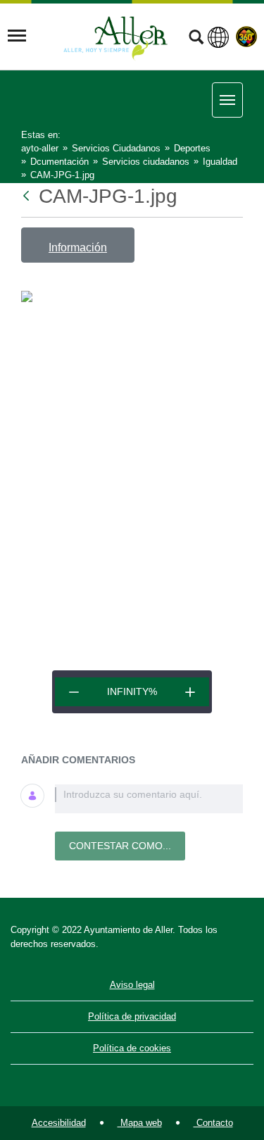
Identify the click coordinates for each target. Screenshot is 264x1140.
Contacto (213, 1122)
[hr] (74, 691)
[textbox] (149, 798)
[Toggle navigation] (17, 36)
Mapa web (140, 1122)
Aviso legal (132, 984)
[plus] (190, 691)
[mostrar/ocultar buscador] (196, 39)
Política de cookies (132, 1048)
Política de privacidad (132, 1016)
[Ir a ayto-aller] (115, 35)
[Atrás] (27, 196)
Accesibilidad (59, 1122)
